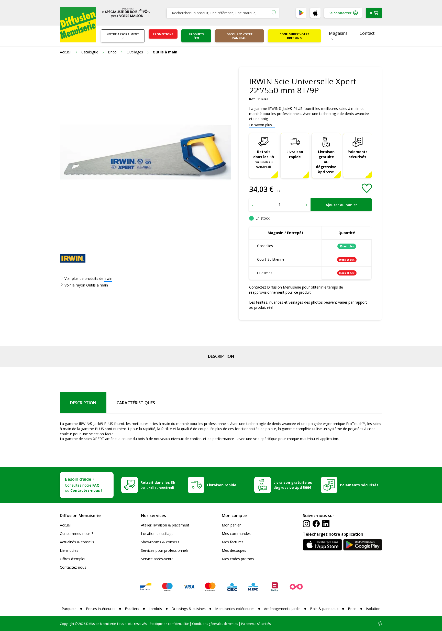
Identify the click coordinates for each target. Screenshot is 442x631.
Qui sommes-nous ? (76, 533)
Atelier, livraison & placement (165, 525)
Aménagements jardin (282, 608)
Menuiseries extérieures (235, 608)
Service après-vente (157, 558)
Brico (352, 608)
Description (221, 356)
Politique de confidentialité (169, 624)
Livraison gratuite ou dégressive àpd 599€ (326, 162)
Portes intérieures (100, 608)
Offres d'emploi (72, 558)
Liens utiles (69, 550)
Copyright (67, 624)
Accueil (65, 525)
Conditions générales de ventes (215, 624)
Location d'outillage (157, 533)
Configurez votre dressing (294, 36)
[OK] (274, 13)
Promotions (163, 34)
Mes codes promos (238, 558)
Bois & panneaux (324, 608)
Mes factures (233, 542)
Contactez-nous (73, 567)
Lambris (155, 608)
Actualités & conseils (77, 542)
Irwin (108, 278)
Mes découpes (234, 550)
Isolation (373, 608)
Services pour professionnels (165, 550)
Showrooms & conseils (160, 542)
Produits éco (196, 36)
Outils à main (97, 285)
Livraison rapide (294, 154)
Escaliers (132, 608)
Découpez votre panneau (239, 36)
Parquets (69, 608)
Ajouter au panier (341, 204)
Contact (367, 33)
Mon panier (231, 525)
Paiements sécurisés (358, 154)
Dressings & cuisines (188, 608)
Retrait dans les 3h (263, 159)
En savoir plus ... (262, 124)
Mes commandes (236, 533)
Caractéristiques (136, 403)
